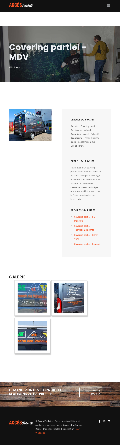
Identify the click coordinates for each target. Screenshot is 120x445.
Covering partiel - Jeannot (87, 243)
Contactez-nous (93, 392)
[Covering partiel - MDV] (32, 298)
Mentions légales (51, 428)
